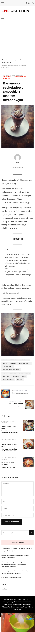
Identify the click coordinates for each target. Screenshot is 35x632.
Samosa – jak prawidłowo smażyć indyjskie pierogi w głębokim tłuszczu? (16, 572)
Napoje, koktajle (20, 76)
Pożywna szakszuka (8, 467)
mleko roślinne (24, 373)
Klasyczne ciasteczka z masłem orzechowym (9, 450)
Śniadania (6, 78)
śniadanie (16, 376)
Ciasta (14, 426)
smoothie (6, 376)
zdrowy (19, 379)
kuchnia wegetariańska (11, 369)
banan (5, 360)
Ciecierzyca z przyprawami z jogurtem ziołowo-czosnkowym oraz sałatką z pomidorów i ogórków (14, 564)
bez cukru (14, 360)
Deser (3, 428)
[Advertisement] (17, 38)
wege (24, 376)
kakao (5, 363)
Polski (3, 584)
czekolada (24, 360)
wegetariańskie (8, 379)
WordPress (23, 607)
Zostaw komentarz (17, 167)
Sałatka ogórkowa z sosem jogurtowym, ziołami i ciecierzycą (15, 556)
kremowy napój (24, 363)
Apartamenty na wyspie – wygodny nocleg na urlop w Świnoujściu (16, 550)
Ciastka (15, 444)
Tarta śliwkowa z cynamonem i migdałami (9, 431)
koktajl (13, 363)
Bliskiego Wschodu (8, 462)
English (4, 589)
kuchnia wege (8, 366)
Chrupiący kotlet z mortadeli (11, 577)
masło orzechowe (9, 373)
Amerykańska (7, 76)
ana (17, 162)
